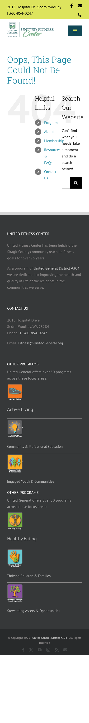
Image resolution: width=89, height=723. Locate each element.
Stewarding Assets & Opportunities (33, 611)
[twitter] (31, 650)
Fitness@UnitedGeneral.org (40, 343)
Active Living (20, 409)
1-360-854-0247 (33, 332)
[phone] (80, 15)
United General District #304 (57, 268)
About (49, 131)
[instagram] (48, 650)
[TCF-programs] (15, 551)
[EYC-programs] (15, 456)
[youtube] (40, 650)
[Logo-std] (31, 22)
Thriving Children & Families (29, 576)
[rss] (57, 650)
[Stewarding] (15, 585)
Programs (51, 122)
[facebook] (71, 6)
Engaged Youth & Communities (30, 481)
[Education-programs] (15, 421)
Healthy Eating (22, 539)
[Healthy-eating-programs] (15, 514)
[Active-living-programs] (15, 385)
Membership (54, 140)
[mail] (80, 6)
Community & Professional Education (35, 446)
